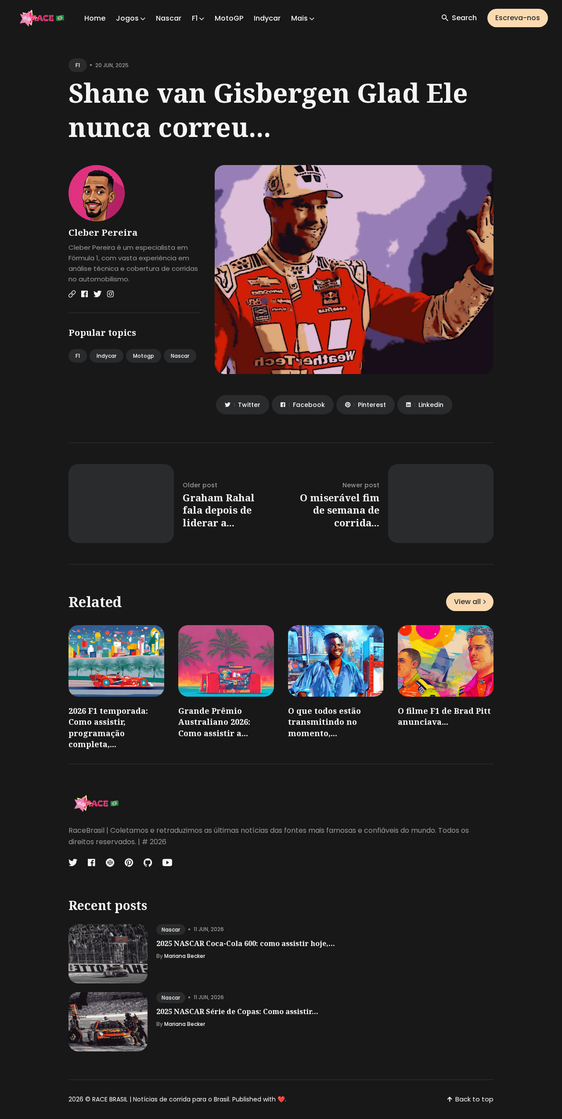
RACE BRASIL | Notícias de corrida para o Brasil (160, 1099)
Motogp (143, 356)
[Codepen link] (110, 862)
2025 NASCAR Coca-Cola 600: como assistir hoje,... (245, 943)
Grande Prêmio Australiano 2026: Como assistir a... (214, 721)
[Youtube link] (167, 862)
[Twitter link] (97, 294)
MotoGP (229, 18)
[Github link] (148, 862)
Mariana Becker (184, 956)
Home (94, 18)
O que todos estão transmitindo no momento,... (324, 721)
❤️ (281, 1099)
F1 (78, 356)
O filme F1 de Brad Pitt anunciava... (444, 716)
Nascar (168, 18)
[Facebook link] (84, 294)
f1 (78, 65)
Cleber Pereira (102, 232)
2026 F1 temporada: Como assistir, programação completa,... (108, 727)
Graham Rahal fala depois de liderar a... (219, 510)
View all (467, 602)
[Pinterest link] (129, 862)
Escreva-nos (517, 18)
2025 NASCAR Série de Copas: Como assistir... (237, 1011)
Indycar (267, 18)
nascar (171, 929)
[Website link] (72, 294)
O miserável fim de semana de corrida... (339, 510)
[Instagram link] (110, 294)
